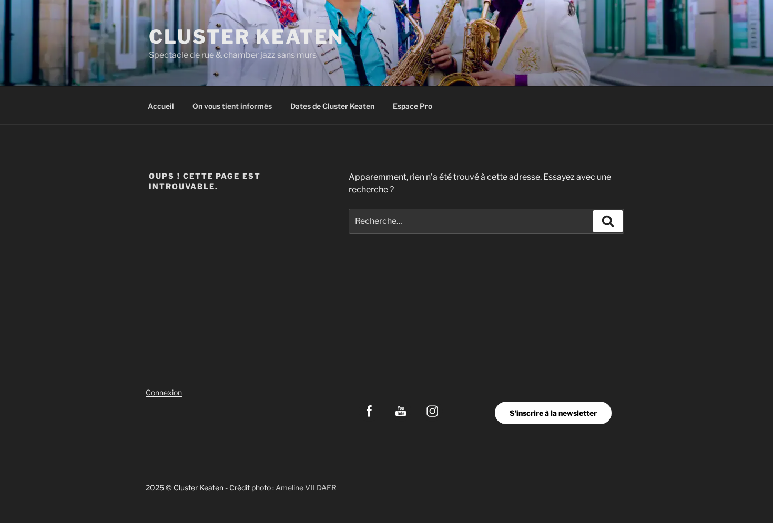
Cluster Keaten (246, 36)
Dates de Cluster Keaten (332, 105)
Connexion (164, 392)
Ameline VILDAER (306, 487)
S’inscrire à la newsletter (553, 412)
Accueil (161, 105)
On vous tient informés (232, 105)
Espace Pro (412, 105)
